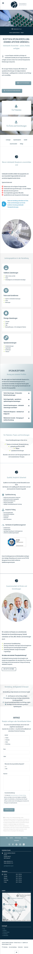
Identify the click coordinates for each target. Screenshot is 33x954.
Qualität (25, 140)
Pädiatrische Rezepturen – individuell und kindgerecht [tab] (14, 413)
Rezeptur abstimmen (9, 669)
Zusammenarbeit (13, 144)
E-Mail (5, 756)
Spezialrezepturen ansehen (13, 90)
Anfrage (21, 144)
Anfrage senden (9, 809)
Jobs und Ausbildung (12, 947)
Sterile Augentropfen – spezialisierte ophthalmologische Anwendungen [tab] (12, 400)
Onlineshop (5, 947)
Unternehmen (16, 840)
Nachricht (5, 773)
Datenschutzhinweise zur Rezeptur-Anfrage (18, 795)
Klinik (7, 742)
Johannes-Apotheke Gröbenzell (14, 32)
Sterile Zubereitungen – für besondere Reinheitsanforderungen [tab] (13, 394)
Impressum (26, 947)
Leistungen (8, 140)
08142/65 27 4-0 (17, 29)
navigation (3, 3)
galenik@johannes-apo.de (8, 866)
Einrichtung (8, 744)
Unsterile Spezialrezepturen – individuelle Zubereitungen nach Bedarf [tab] (14, 406)
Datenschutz (20, 947)
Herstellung (25, 838)
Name (4, 749)
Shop (7, 838)
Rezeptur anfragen (24, 83)
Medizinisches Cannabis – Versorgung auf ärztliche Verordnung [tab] (14, 419)
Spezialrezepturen (17, 140)
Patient (7, 737)
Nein (6, 768)
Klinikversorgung (18, 838)
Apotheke (11, 838)
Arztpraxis (8, 740)
